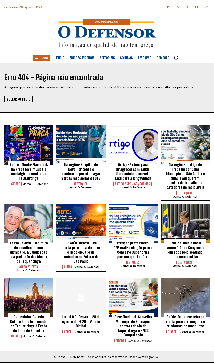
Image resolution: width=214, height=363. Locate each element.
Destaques (80, 184)
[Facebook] (159, 7)
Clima (68, 267)
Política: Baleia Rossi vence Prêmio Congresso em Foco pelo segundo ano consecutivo (185, 250)
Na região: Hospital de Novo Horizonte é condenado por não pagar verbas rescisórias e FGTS (80, 171)
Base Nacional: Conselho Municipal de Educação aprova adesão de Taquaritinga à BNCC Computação (133, 326)
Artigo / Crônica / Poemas (132, 184)
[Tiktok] (206, 7)
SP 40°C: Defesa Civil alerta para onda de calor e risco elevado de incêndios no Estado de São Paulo (81, 252)
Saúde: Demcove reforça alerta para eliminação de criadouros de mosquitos (185, 321)
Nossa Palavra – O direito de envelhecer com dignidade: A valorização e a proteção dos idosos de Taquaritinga (28, 252)
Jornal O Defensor (35, 184)
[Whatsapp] (178, 7)
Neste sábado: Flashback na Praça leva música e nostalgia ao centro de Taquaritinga (28, 171)
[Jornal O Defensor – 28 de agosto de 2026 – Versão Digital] (81, 297)
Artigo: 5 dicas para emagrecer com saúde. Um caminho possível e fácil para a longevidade (133, 171)
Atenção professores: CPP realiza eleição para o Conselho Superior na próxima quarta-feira (133, 250)
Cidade (15, 184)
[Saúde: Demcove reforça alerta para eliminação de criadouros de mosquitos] (185, 297)
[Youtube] (196, 7)
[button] (176, 58)
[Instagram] (168, 7)
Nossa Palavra (28, 267)
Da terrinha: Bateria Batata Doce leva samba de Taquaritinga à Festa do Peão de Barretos (28, 324)
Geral (68, 331)
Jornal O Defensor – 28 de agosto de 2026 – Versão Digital (81, 321)
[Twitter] (187, 7)
